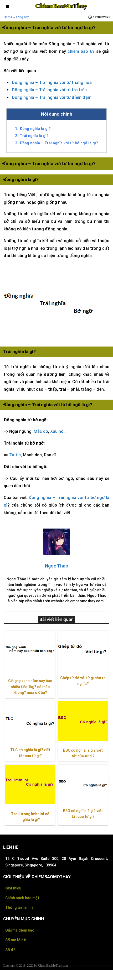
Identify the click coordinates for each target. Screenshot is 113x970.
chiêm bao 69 (81, 51)
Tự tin (15, 454)
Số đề (10, 950)
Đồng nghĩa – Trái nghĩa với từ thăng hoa (52, 82)
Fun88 (86, 965)
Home (8, 17)
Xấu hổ (57, 431)
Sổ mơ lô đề (15, 940)
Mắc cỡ (41, 431)
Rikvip (78, 965)
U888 (106, 965)
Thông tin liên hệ (19, 907)
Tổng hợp (22, 17)
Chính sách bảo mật (22, 898)
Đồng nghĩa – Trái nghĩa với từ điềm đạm (51, 97)
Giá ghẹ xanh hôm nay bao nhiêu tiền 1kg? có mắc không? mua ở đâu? (30, 687)
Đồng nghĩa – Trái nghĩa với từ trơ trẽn (49, 89)
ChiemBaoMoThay (61, 6)
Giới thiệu (13, 888)
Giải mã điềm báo (19, 930)
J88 (100, 965)
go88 (71, 965)
